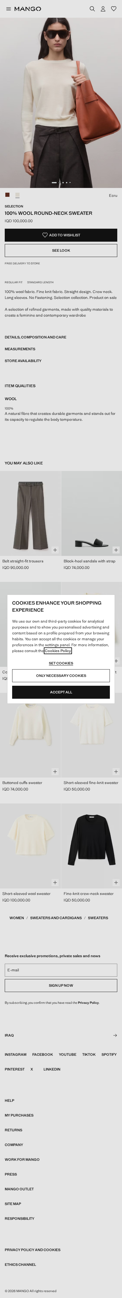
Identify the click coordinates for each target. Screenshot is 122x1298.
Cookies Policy (58, 650)
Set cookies (61, 663)
